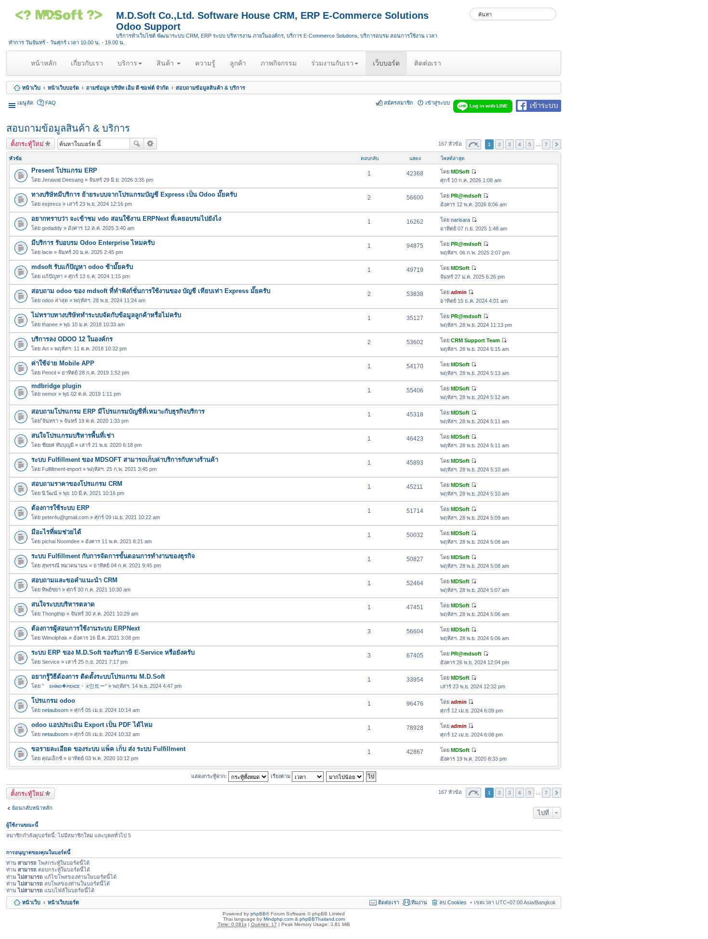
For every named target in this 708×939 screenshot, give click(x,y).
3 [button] (509, 144)
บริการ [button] (127, 63)
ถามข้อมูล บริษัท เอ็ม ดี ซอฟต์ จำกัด (127, 88)
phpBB (258, 913)
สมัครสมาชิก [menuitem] (398, 103)
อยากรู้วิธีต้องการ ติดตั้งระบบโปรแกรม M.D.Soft (98, 676)
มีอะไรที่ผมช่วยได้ (56, 532)
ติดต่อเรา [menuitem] (388, 902)
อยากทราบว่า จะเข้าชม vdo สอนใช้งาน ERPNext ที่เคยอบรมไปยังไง (126, 218)
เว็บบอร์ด (386, 63)
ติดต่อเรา (427, 63)
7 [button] (546, 144)
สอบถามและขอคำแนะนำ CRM (74, 580)
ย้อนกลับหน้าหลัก (32, 808)
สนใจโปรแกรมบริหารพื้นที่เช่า (72, 435)
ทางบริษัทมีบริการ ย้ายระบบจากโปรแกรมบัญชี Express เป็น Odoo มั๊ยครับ (134, 194)
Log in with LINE (489, 105)
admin (459, 292)
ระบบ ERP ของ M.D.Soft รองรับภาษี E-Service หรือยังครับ (113, 652)
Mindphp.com (278, 919)
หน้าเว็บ (31, 88)
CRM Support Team (475, 340)
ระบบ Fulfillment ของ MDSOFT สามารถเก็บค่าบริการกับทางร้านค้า (124, 459)
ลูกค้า (238, 63)
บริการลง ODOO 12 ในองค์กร (72, 339)
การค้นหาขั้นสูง (150, 143)
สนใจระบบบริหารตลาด (63, 604)
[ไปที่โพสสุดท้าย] (473, 171)
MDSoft (460, 171)
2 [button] (499, 144)
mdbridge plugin (56, 385)
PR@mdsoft (466, 196)
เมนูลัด (25, 103)
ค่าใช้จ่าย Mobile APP (62, 363)
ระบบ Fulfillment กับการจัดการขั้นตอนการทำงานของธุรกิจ (113, 556)
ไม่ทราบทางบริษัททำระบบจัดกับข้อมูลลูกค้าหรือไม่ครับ (106, 315)
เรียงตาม (281, 775)
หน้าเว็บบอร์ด (63, 88)
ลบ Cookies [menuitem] (453, 902)
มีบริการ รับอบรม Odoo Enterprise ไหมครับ (93, 242)
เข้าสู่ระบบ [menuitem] (437, 103)
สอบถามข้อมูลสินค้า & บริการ (210, 88)
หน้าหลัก (45, 67)
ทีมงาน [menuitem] (419, 902)
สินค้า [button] (166, 63)
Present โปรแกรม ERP (64, 170)
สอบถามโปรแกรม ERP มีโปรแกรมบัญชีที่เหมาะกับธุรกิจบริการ (118, 411)
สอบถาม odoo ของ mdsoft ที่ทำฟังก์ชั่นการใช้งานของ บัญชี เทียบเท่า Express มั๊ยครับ (150, 291)
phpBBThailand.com (322, 919)
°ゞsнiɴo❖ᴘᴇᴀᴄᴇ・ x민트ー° (74, 686)
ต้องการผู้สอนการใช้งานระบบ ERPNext (85, 628)
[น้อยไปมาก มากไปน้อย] (345, 775)
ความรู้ (205, 63)
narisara (460, 220)
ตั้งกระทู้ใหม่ (27, 143)
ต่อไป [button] (556, 144)
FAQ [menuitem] (50, 103)
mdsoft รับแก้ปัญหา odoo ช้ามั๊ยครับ (82, 266)
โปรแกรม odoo (53, 700)
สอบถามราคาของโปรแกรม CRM (76, 483)
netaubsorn (55, 710)
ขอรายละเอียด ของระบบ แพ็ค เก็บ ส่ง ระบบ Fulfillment (108, 748)
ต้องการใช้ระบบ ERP (60, 507)
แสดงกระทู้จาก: (209, 775)
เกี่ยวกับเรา (87, 63)
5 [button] (529, 144)
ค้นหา (137, 143)
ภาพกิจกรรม (279, 63)
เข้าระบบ (544, 105)
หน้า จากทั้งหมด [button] (473, 144)
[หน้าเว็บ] (62, 18)
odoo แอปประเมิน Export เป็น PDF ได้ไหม (92, 724)
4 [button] (519, 144)
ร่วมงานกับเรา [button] (332, 63)
